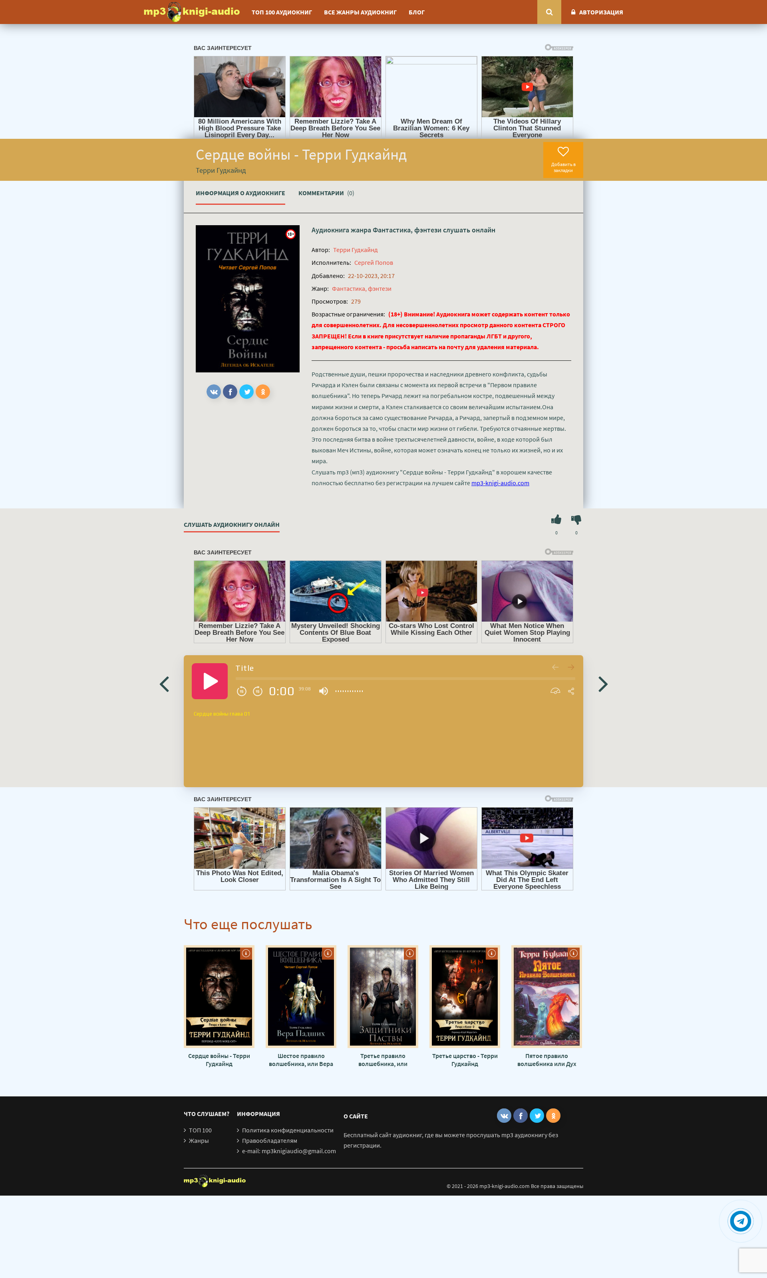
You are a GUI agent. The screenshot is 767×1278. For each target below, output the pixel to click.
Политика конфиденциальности (288, 1130)
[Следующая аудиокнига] (603, 683)
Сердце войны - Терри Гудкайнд (219, 1060)
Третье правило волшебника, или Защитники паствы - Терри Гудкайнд (383, 1060)
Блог (417, 12)
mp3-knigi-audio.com (500, 483)
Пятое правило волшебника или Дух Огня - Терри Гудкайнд (546, 1060)
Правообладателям (269, 1140)
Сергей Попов (373, 262)
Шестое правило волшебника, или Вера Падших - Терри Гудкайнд (301, 1060)
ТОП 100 (200, 1130)
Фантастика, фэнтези (407, 229)
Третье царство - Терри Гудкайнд (465, 1060)
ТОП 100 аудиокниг (282, 12)
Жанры (199, 1140)
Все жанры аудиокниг (360, 12)
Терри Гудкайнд (355, 250)
